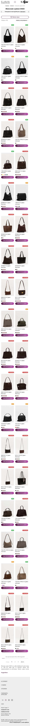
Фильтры (16, 17)
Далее (22, 662)
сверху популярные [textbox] (21, 20)
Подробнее (4, 672)
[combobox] (22, 20)
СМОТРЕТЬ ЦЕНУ (7, 51)
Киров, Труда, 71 (5, 707)
